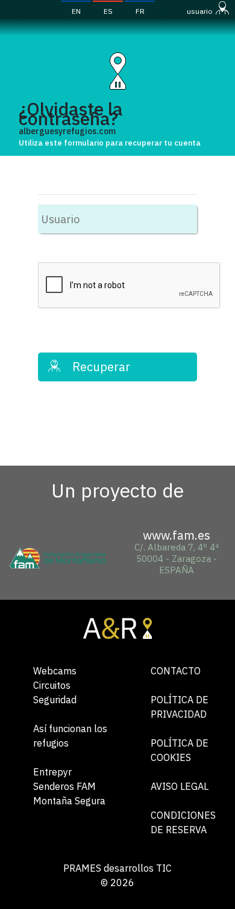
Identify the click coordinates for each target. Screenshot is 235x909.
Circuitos (51, 685)
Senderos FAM (64, 786)
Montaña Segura (69, 801)
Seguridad (55, 700)
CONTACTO (176, 671)
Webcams (55, 671)
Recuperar (95, 367)
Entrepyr (52, 772)
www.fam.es (176, 535)
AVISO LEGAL (179, 786)
